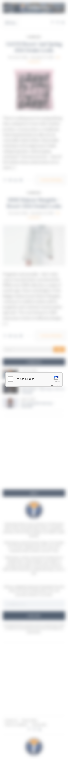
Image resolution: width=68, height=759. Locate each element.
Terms (58, 385)
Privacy (52, 385)
